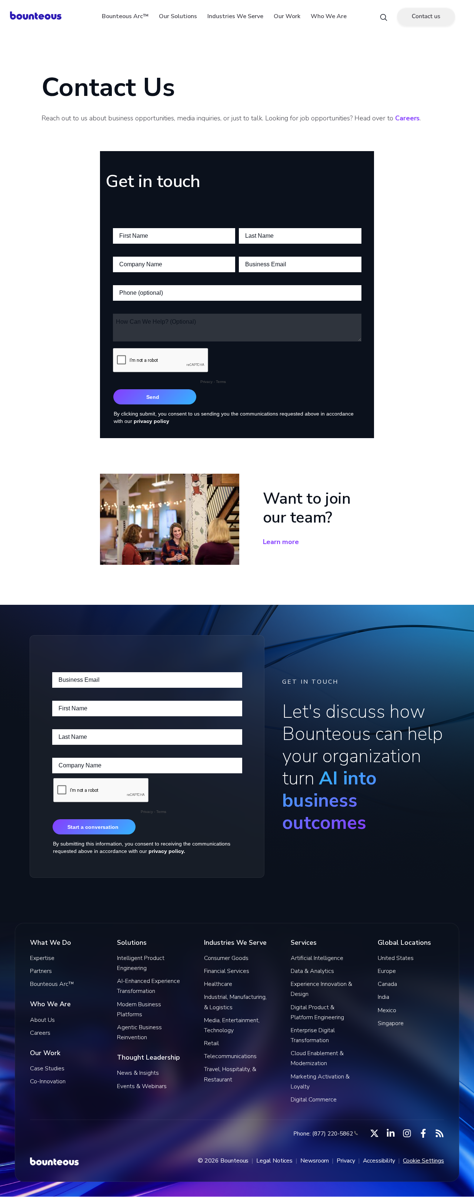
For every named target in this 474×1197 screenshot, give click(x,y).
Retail (211, 1043)
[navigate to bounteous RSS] (439, 1133)
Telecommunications (230, 1056)
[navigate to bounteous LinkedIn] (390, 1133)
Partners (41, 971)
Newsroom (314, 1161)
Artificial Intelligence (317, 958)
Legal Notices (274, 1161)
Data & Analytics (312, 971)
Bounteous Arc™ (125, 16)
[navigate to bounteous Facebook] (423, 1133)
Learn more (281, 541)
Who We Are (329, 16)
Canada (387, 984)
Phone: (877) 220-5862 (323, 1133)
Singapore (391, 1023)
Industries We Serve (235, 16)
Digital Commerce (314, 1100)
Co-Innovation (48, 1081)
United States (396, 958)
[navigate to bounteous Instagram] (407, 1133)
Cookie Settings (423, 1161)
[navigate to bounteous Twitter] (374, 1133)
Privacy (346, 1161)
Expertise (42, 958)
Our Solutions (178, 16)
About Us (42, 1020)
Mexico (387, 1010)
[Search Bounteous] (383, 16)
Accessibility (379, 1161)
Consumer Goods (226, 958)
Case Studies (47, 1068)
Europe (387, 971)
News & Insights (138, 1073)
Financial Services (226, 971)
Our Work (287, 16)
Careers (407, 118)
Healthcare (218, 984)
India (383, 997)
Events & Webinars (142, 1086)
